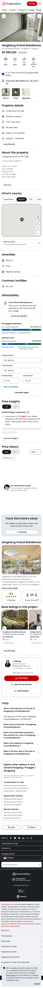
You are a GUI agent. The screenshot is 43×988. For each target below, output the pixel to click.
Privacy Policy (11, 975)
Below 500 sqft (21, 791)
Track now (22, 532)
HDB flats (13, 924)
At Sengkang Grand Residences (15, 785)
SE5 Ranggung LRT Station (13, 802)
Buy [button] (6, 452)
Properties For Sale (8, 946)
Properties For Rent (9, 952)
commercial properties (12, 926)
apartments (5, 924)
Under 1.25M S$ (9, 791)
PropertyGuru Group (9, 843)
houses (38, 924)
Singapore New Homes (10, 957)
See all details (9, 144)
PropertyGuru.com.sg (8, 904)
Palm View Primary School (13, 812)
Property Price (7, 355)
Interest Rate (7, 376)
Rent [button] (15, 452)
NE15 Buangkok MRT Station (13, 799)
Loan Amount (7, 365)
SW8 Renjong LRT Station (12, 804)
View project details (10, 588)
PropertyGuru (6, 936)
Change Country (8, 854)
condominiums (27, 921)
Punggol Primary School (12, 818)
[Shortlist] (33, 16)
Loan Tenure (28, 376)
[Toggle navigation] (40, 3)
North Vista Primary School (13, 815)
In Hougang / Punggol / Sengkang (16, 788)
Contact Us (5, 848)
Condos (12, 10)
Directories (5, 941)
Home (4, 10)
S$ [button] (6, 407)
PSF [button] (15, 407)
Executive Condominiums (26, 924)
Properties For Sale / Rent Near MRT (15, 962)
